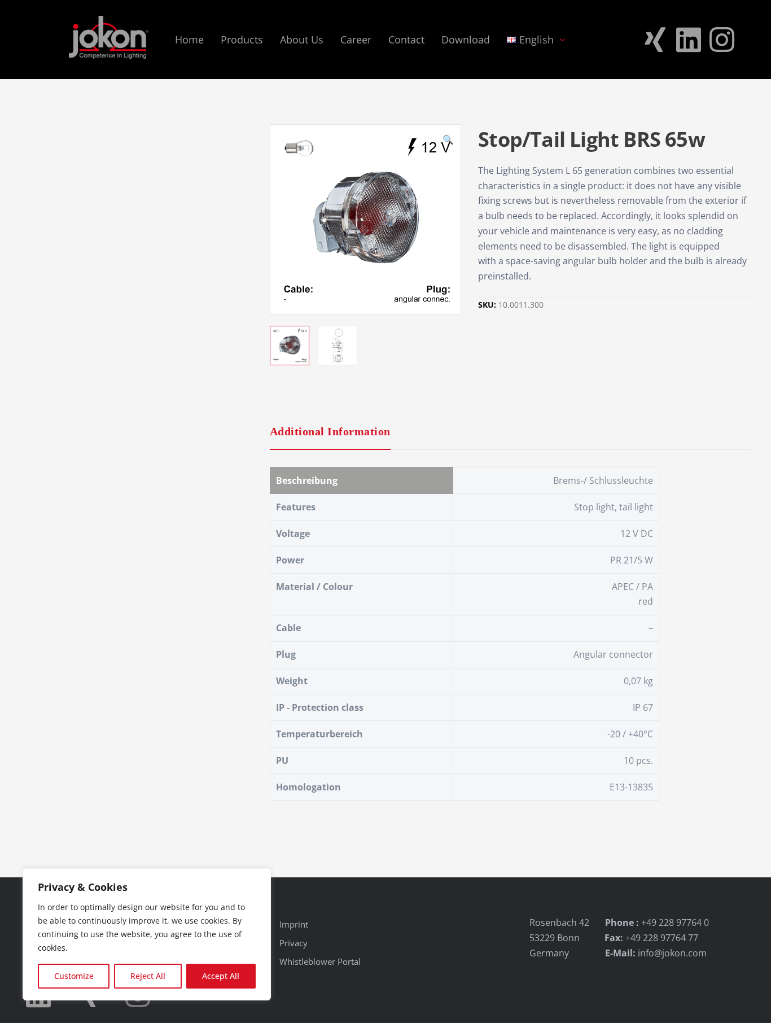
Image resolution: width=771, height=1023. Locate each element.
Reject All (147, 975)
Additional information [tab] (330, 431)
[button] (448, 141)
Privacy (293, 942)
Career (355, 39)
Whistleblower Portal (320, 961)
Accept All (220, 975)
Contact (406, 39)
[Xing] (655, 39)
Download (465, 39)
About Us (301, 39)
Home (189, 39)
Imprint (293, 924)
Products (242, 39)
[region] (147, 934)
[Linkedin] (688, 39)
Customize (74, 975)
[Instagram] (722, 39)
